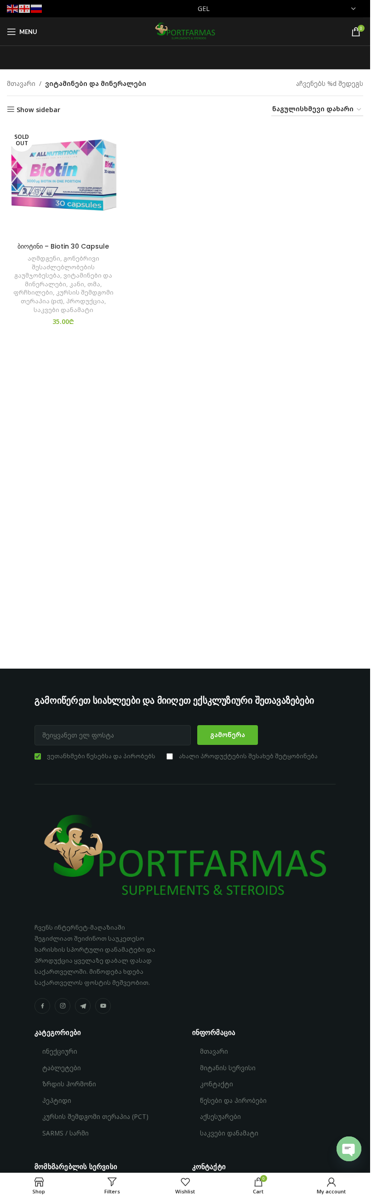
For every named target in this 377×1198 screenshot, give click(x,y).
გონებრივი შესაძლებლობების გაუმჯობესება (56, 266)
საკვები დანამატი (63, 310)
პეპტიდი (56, 1100)
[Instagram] (62, 1006)
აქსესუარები (220, 1117)
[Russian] (37, 8)
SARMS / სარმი (65, 1133)
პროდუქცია (85, 301)
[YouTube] (103, 1006)
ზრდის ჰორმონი (69, 1084)
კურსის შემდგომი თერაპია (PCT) (95, 1117)
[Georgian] (25, 8)
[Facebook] (42, 1006)
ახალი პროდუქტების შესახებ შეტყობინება (248, 756)
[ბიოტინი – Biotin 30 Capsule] (63, 181)
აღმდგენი (44, 258)
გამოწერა (227, 734)
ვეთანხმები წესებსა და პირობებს (101, 756)
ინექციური (59, 1051)
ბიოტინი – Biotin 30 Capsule (63, 246)
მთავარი (21, 83)
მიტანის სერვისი (228, 1068)
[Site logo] (185, 31)
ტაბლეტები (61, 1068)
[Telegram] (83, 1006)
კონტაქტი (216, 1084)
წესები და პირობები (233, 1100)
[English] (13, 8)
